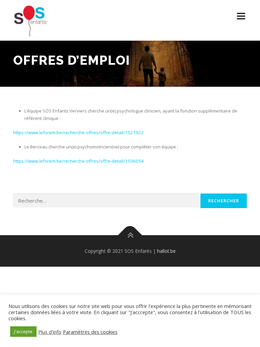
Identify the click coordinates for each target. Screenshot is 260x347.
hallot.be (166, 251)
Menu (241, 16)
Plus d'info (49, 332)
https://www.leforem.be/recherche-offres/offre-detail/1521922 (78, 132)
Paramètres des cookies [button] (90, 332)
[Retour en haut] (130, 235)
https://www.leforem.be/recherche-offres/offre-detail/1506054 (78, 161)
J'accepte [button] (23, 331)
